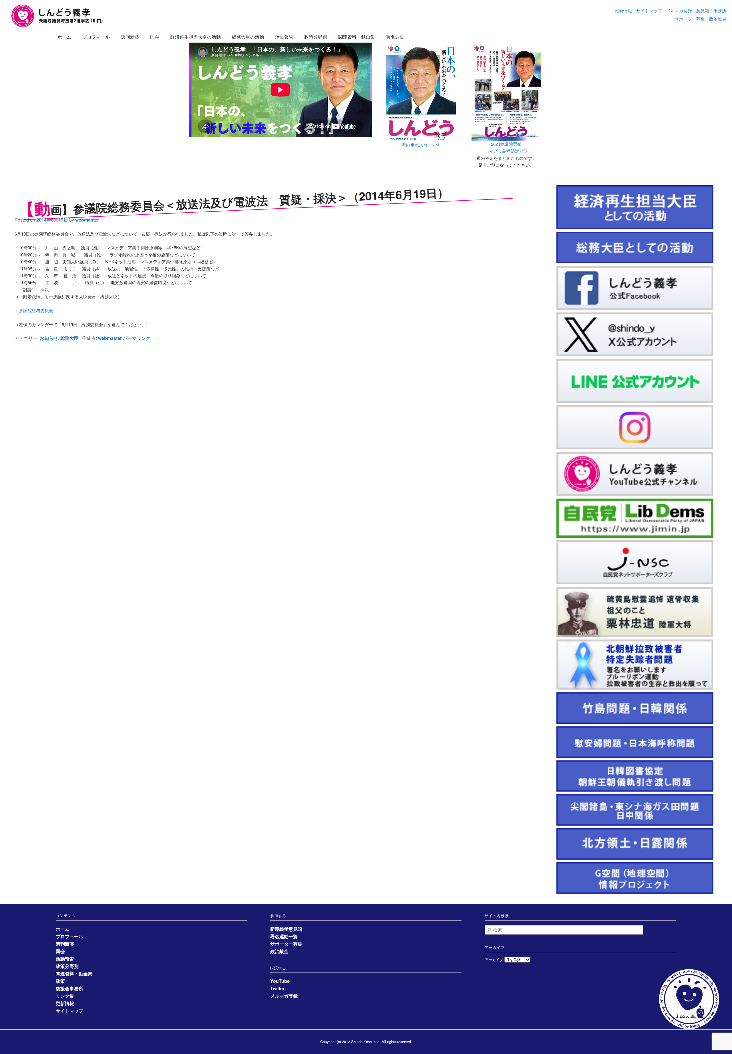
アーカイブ (494, 959)
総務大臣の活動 (248, 36)
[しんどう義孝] (60, 26)
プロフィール (96, 36)
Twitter (277, 988)
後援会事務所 (69, 988)
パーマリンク (136, 338)
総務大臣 (69, 338)
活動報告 (284, 36)
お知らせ (49, 338)
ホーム (64, 36)
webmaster (87, 219)
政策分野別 (315, 36)
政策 (60, 981)
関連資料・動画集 (356, 36)
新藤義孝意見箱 (286, 929)
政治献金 (717, 19)
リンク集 (65, 996)
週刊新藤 (130, 36)
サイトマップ (649, 10)
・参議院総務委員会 (34, 310)
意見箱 (702, 10)
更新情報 (623, 10)
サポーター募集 (690, 19)
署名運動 (395, 36)
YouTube (280, 981)
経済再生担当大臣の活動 (195, 36)
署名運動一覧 (284, 936)
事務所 (719, 10)
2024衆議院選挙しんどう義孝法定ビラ (506, 147)
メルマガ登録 (679, 10)
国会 (154, 36)
